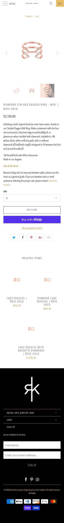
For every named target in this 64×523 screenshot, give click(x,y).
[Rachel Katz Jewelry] (32, 3)
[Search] (52, 3)
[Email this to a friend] (49, 237)
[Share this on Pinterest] (31, 237)
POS (47, 489)
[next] (57, 53)
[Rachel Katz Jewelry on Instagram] (37, 479)
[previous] (6, 53)
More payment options (32, 228)
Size (5, 191)
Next (37, 16)
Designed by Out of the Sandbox (34, 489)
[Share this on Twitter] (14, 237)
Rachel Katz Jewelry (16, 489)
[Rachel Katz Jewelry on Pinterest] (31, 479)
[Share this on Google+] (40, 237)
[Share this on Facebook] (22, 237)
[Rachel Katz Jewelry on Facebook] (26, 479)
